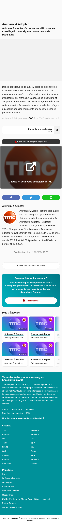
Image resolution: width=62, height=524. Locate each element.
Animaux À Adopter (13, 206)
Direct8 (34, 464)
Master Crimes (9, 495)
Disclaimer (29, 409)
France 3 (6, 434)
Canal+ (34, 451)
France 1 (6, 459)
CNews (5, 455)
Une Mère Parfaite (10, 491)
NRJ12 (5, 447)
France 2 (35, 430)
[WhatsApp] (51, 197)
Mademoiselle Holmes (12, 507)
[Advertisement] (31, 60)
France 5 (35, 434)
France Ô (6, 464)
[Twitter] (31, 197)
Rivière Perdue (9, 503)
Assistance (17, 409)
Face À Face (8, 486)
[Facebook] (11, 197)
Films (4, 474)
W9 (32, 439)
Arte (33, 455)
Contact (5, 409)
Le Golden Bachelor (11, 478)
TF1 (4, 430)
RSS (28, 413)
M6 (3, 439)
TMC (4, 443)
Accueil (6, 519)
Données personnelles (12, 413)
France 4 (35, 459)
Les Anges (7, 482)
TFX (33, 443)
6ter (33, 447)
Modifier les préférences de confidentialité (23, 418)
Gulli (4, 451)
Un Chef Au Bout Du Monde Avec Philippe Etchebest (26, 499)
